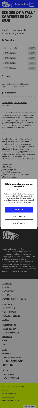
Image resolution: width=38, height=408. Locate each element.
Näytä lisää (19, 223)
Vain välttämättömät (19, 216)
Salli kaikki (19, 209)
